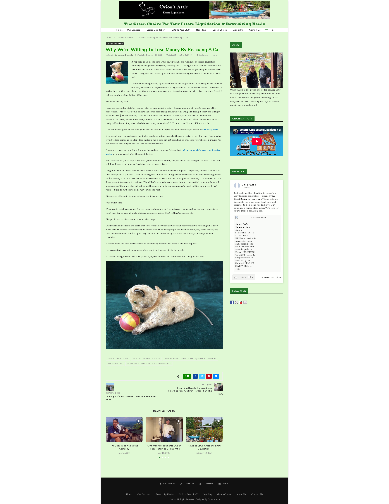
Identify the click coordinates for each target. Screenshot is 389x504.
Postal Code (158, 267)
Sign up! (194, 296)
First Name (157, 252)
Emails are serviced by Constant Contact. (219, 287)
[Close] (238, 202)
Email (154, 237)
